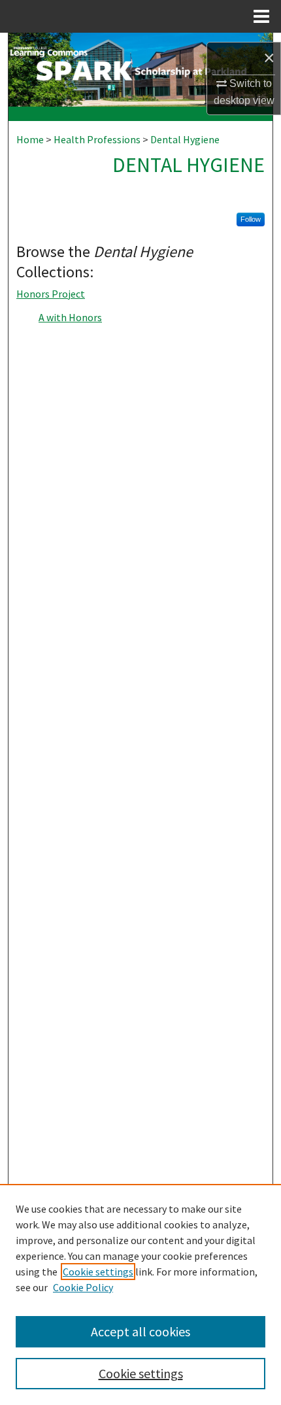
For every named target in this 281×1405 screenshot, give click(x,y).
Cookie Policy (83, 1287)
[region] (140, 1294)
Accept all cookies (140, 1331)
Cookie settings (98, 1271)
